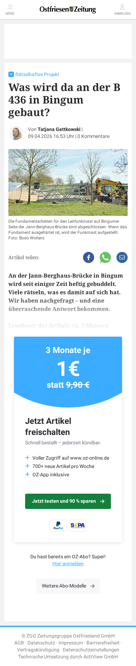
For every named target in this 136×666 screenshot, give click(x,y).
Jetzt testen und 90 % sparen (64, 501)
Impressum (71, 643)
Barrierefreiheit (103, 643)
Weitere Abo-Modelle (64, 586)
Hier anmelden (68, 563)
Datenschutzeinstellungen (91, 649)
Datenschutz (41, 643)
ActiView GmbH (100, 656)
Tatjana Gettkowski (59, 129)
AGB (19, 643)
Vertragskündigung (38, 649)
